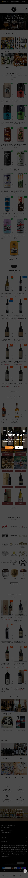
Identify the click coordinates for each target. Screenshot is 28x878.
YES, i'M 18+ (9, 447)
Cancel (19, 447)
